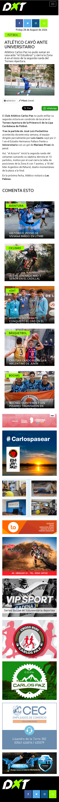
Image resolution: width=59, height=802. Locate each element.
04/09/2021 (11, 101)
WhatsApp (52, 108)
